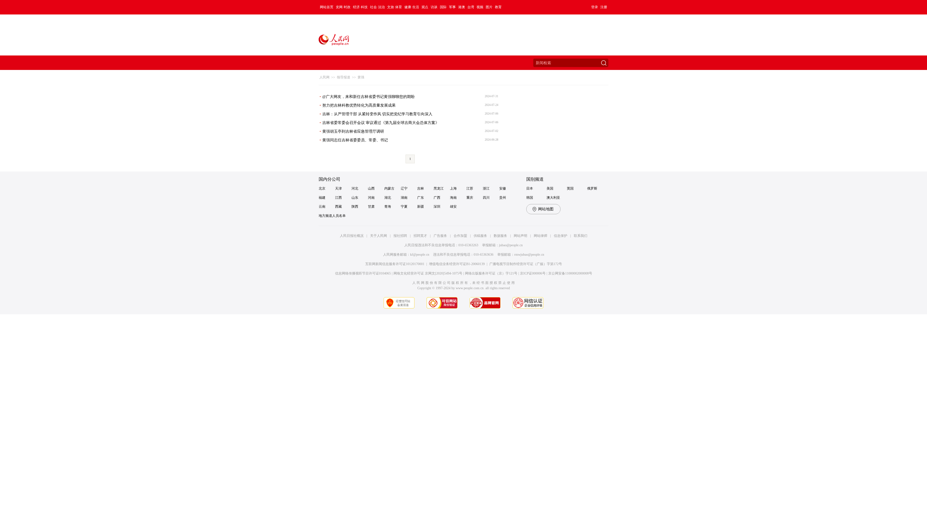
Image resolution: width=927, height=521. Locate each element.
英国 (570, 188)
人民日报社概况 (352, 236)
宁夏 (404, 206)
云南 (322, 206)
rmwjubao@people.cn (529, 254)
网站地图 (546, 209)
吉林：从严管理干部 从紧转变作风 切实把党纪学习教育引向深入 (377, 114)
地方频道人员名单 (332, 216)
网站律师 (540, 236)
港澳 (461, 7)
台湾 (470, 7)
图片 (489, 7)
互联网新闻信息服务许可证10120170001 (394, 264)
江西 (338, 197)
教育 (498, 7)
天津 (338, 188)
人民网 (324, 77)
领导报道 (343, 77)
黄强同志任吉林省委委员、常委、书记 (355, 140)
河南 (371, 197)
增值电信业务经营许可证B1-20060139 (457, 264)
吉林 (420, 188)
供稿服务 (480, 236)
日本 (529, 188)
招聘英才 (420, 236)
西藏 (338, 206)
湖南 (404, 197)
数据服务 (500, 236)
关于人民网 (378, 236)
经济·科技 (360, 7)
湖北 (387, 197)
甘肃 (371, 206)
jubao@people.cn (511, 245)
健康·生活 (411, 7)
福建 (322, 197)
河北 (354, 188)
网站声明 (520, 236)
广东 (420, 197)
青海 (387, 206)
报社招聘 (400, 236)
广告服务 (440, 236)
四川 (486, 197)
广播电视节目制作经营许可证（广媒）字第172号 (525, 264)
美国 (550, 188)
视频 (480, 7)
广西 (437, 197)
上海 (453, 188)
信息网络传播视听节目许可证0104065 (363, 273)
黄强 (361, 77)
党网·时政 (343, 7)
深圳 (437, 206)
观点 (424, 7)
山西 (371, 188)
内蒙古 (389, 188)
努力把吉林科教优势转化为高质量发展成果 (359, 105)
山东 (354, 197)
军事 (452, 7)
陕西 (354, 206)
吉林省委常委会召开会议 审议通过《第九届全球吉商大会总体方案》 (380, 123)
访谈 (434, 7)
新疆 (420, 206)
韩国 (529, 197)
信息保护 (560, 236)
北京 (322, 188)
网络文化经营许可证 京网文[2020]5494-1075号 (427, 273)
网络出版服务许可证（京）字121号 (491, 273)
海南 (453, 197)
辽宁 (404, 188)
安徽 (502, 188)
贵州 (502, 197)
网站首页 (326, 7)
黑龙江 (439, 188)
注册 (603, 7)
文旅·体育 (394, 7)
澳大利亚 (553, 197)
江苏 (469, 188)
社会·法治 (377, 7)
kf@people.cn (419, 254)
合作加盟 (460, 236)
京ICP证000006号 (533, 273)
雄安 (453, 206)
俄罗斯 (592, 188)
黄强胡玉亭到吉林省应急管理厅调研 (353, 131)
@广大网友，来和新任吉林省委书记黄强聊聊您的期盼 (368, 97)
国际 (443, 7)
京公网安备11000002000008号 (570, 273)
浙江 (486, 188)
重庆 (469, 197)
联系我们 (580, 236)
